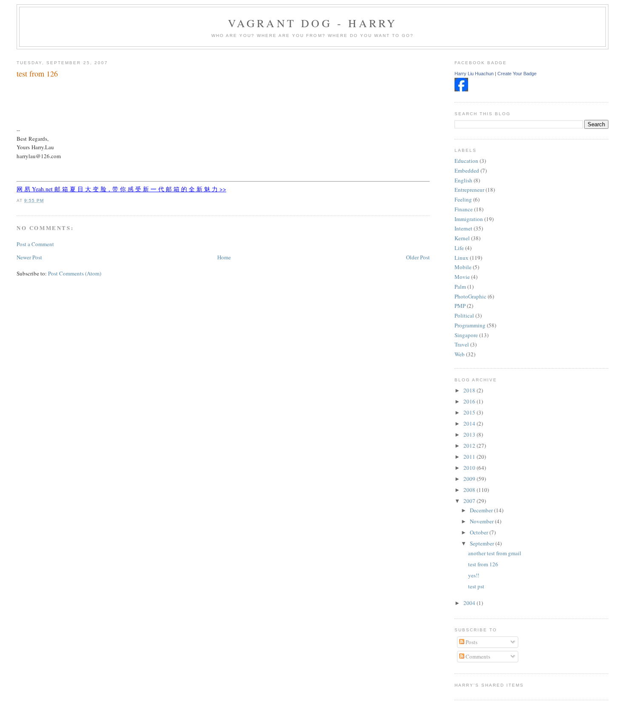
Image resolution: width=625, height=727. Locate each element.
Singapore (466, 335)
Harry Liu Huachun (474, 73)
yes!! (473, 575)
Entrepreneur (469, 189)
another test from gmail (494, 553)
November (482, 521)
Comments (477, 656)
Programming (470, 325)
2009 (470, 479)
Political (464, 315)
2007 (470, 501)
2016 (470, 401)
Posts (470, 642)
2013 (470, 434)
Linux (462, 257)
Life (459, 248)
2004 (470, 603)
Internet (463, 228)
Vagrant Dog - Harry (313, 23)
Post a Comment (35, 244)
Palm (460, 286)
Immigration (469, 219)
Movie (462, 277)
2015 (470, 412)
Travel (462, 344)
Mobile (463, 267)
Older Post (418, 257)
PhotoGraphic (470, 296)
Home (224, 257)
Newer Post (29, 257)
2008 (470, 490)
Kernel (462, 238)
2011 (470, 456)
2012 (470, 445)
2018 (470, 390)
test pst (476, 586)
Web (460, 354)
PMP (460, 306)
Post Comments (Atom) (74, 273)
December (482, 510)
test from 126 (37, 73)
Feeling (463, 199)
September (482, 543)
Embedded (467, 170)
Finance (464, 209)
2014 (470, 423)
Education (466, 161)
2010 (470, 467)
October (479, 532)
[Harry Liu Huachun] (461, 89)
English (463, 180)
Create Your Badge (517, 73)
